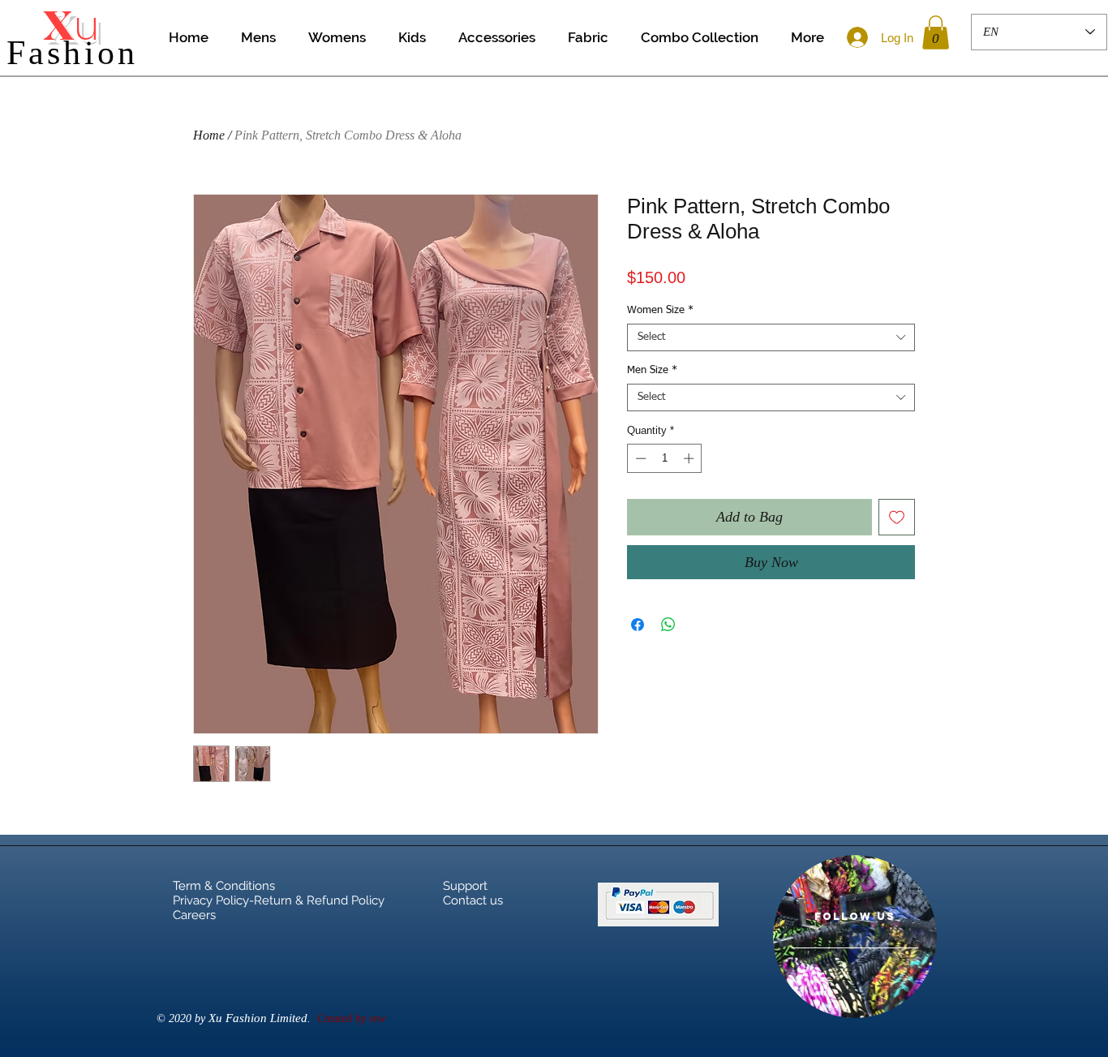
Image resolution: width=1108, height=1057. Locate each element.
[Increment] (690, 458)
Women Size (660, 310)
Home (209, 135)
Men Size (652, 370)
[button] (935, 32)
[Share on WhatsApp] (668, 624)
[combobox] (771, 337)
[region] (855, 936)
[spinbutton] (665, 458)
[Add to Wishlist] (896, 517)
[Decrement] (639, 458)
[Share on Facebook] (637, 624)
